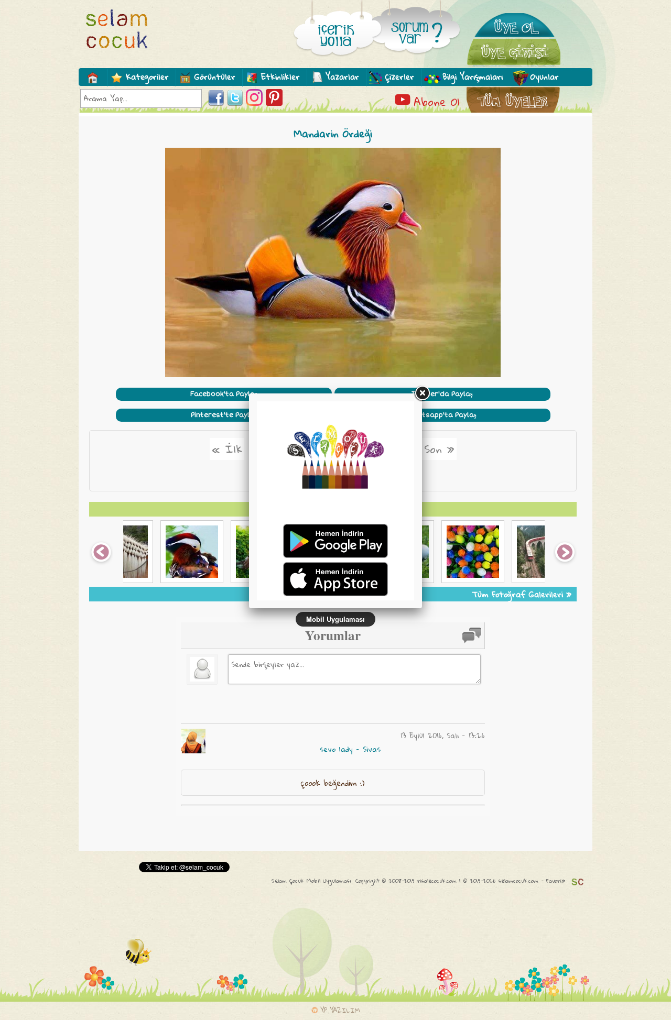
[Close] (422, 393)
